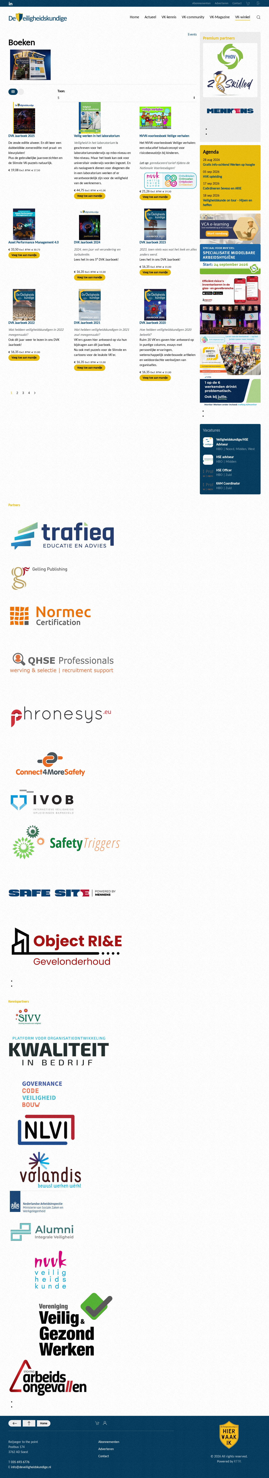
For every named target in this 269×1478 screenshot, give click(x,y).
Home (43, 1423)
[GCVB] (42, 1094)
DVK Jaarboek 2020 (153, 323)
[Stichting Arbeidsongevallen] (47, 1377)
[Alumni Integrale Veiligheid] (42, 1232)
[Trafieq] (62, 536)
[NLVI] (46, 1129)
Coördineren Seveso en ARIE (222, 188)
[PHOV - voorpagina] (230, 259)
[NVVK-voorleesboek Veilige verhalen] (155, 117)
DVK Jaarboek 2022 (21, 323)
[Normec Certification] (50, 615)
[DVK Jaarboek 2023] (155, 224)
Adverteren (221, 3)
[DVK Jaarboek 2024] (89, 224)
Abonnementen (201, 3)
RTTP (237, 1461)
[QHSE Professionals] (62, 663)
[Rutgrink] (65, 948)
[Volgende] (35, 393)
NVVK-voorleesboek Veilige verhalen (164, 136)
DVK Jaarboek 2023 (153, 242)
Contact (237, 3)
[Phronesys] (60, 716)
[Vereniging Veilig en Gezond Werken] (75, 1324)
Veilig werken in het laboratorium (97, 136)
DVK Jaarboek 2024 (87, 242)
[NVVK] (50, 1269)
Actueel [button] (150, 17)
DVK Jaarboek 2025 (21, 136)
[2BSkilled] (230, 83)
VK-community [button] (193, 17)
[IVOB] (42, 801)
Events (192, 34)
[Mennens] (230, 111)
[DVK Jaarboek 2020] (155, 304)
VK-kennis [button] (169, 17)
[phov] (230, 56)
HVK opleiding (212, 177)
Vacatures (211, 430)
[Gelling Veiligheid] (39, 579)
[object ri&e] (230, 289)
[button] (258, 17)
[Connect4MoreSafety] (50, 764)
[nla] (37, 1203)
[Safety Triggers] (66, 842)
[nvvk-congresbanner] (230, 324)
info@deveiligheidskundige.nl (31, 1467)
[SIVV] (29, 1016)
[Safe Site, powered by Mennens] (62, 892)
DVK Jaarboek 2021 (87, 323)
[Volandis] (50, 1169)
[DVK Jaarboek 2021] (89, 304)
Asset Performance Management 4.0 (33, 242)
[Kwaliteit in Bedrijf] (58, 1052)
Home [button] (134, 17)
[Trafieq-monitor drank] (230, 390)
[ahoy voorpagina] (230, 359)
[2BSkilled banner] (230, 228)
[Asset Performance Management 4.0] (24, 224)
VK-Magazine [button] (220, 17)
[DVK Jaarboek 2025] (24, 117)
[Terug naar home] (37, 17)
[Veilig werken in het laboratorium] (89, 117)
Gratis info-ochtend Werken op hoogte (229, 165)
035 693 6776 (20, 1462)
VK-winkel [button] (242, 17)
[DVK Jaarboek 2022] (24, 304)
